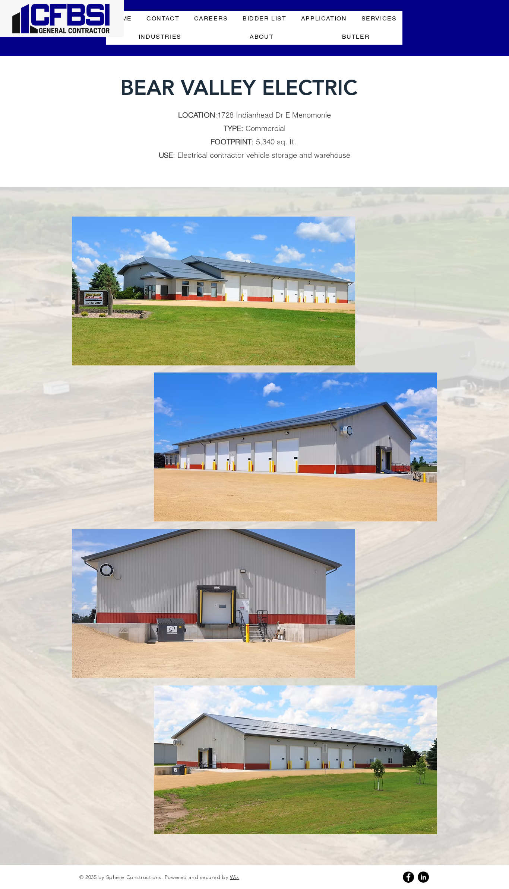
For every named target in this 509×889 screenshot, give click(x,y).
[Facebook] (408, 877)
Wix (234, 877)
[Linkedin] (423, 877)
